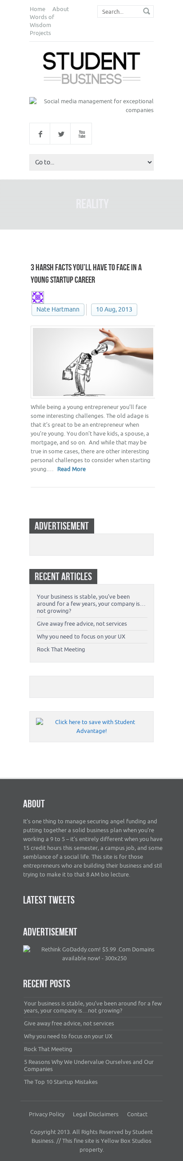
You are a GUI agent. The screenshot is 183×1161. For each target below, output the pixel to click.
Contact (137, 1114)
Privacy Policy (46, 1114)
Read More (71, 469)
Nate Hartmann (58, 309)
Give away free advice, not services (82, 623)
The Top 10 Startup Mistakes (61, 1082)
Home (37, 9)
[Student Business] (92, 69)
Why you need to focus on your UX (81, 636)
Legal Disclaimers (96, 1114)
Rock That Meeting (61, 649)
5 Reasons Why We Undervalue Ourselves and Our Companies (89, 1065)
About (60, 9)
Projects (40, 33)
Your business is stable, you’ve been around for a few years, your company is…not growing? (91, 604)
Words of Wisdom (42, 21)
